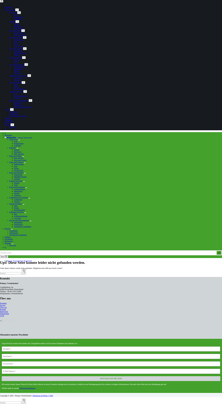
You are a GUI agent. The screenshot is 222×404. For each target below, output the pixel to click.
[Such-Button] (24, 401)
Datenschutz (4, 314)
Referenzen (9, 241)
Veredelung (18, 222)
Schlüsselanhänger (20, 216)
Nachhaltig (9, 239)
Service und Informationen (19, 220)
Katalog (7, 237)
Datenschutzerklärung (27, 388)
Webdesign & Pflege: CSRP (42, 396)
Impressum (4, 312)
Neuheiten (8, 135)
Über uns (12, 245)
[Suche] (219, 253)
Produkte (3, 303)
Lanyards (17, 218)
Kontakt (8, 243)
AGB (2, 316)
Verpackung (18, 224)
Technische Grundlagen (22, 227)
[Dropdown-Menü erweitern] (12, 229)
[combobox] (10, 403)
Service (7, 229)
